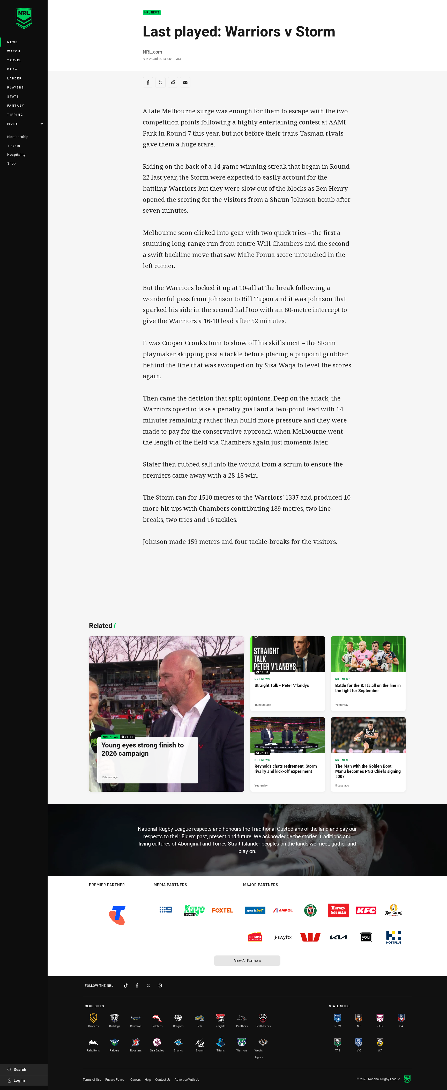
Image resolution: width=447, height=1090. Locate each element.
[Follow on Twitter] (148, 985)
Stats (13, 96)
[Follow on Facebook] (137, 985)
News (12, 42)
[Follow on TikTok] (126, 985)
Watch (14, 51)
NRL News (152, 12)
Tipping (15, 114)
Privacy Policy (114, 1079)
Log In (19, 1080)
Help (148, 1079)
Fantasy (15, 105)
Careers (135, 1079)
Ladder (14, 78)
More (12, 123)
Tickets (13, 145)
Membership (17, 136)
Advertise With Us (187, 1079)
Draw (12, 69)
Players (15, 87)
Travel (14, 60)
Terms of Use (92, 1079)
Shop (11, 163)
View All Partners (247, 960)
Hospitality (16, 154)
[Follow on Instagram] (160, 985)
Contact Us (162, 1079)
